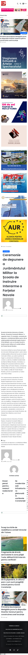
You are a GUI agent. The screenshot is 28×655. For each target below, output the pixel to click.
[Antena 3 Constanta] (3, 3)
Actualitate (8, 246)
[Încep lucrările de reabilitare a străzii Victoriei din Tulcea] (14, 519)
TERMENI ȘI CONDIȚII (14, 625)
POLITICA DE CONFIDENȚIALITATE (14, 629)
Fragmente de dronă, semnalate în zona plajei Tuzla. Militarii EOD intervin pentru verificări (13, 556)
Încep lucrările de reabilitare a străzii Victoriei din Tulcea (13, 530)
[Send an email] (20, 308)
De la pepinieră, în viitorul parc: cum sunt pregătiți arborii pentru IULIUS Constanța (12, 583)
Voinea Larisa (17, 308)
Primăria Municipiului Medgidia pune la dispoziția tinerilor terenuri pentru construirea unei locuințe (13, 611)
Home (3, 246)
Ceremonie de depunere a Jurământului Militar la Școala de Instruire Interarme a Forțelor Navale (14, 444)
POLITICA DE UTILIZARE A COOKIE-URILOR (14, 633)
